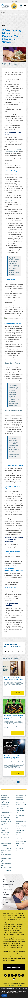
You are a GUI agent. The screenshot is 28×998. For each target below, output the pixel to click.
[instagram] (12, 975)
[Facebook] (5, 651)
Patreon (20, 201)
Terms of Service (12, 985)
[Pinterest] (18, 651)
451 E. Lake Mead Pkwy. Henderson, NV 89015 (6, 834)
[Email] (22, 651)
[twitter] (9, 975)
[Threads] (19, 975)
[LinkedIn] (15, 651)
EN (21, 5)
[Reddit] (12, 651)
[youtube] (22, 975)
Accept (4, 995)
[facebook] (5, 975)
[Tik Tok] (15, 975)
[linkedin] (14, 979)
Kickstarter (7, 201)
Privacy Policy (20, 985)
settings (16, 992)
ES (21, 7)
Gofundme (14, 201)
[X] (8, 651)
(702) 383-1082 (7, 854)
